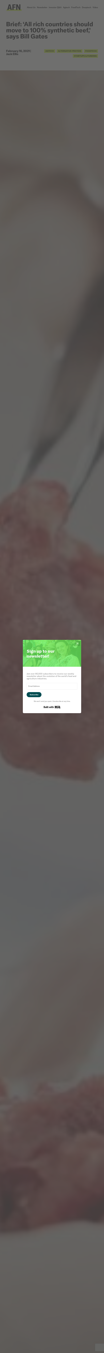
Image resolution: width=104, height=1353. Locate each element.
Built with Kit (52, 707)
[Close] (77, 643)
